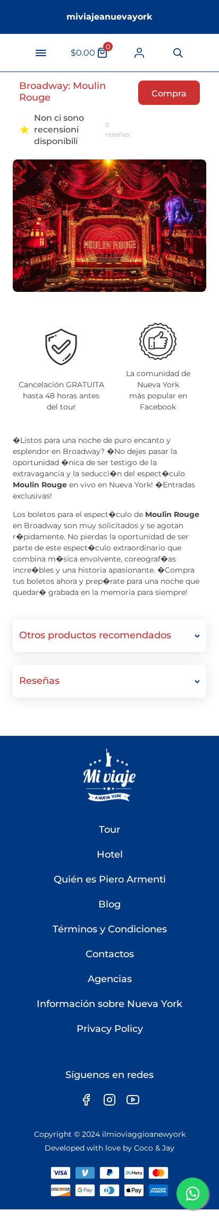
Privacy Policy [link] (110, 1029)
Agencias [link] (110, 979)
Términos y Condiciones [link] (110, 929)
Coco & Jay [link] (154, 1148)
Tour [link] (109, 829)
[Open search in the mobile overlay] (176, 53)
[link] (139, 52)
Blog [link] (109, 904)
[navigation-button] (41, 53)
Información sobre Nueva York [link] (109, 1004)
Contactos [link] (110, 954)
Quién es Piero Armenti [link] (110, 879)
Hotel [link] (110, 854)
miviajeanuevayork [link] (109, 17)
